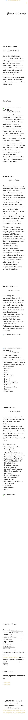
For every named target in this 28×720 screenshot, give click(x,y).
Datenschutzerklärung (11, 657)
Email (5, 662)
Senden (5, 664)
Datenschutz (20, 713)
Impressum (10, 713)
